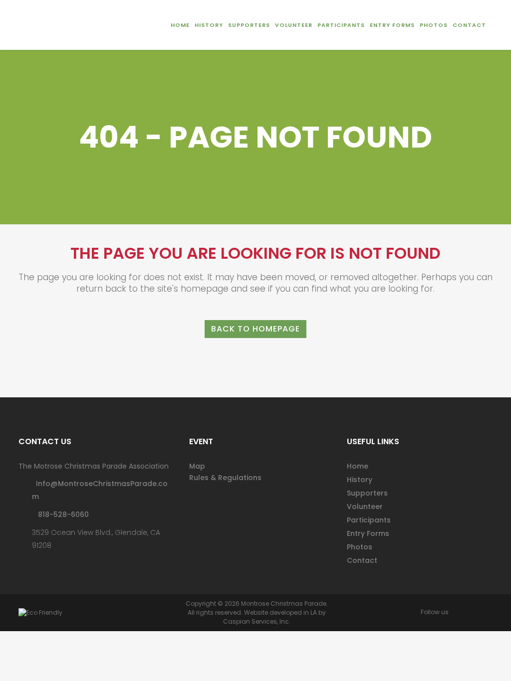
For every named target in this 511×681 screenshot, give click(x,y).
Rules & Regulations (225, 478)
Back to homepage (255, 329)
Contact (362, 560)
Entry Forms (368, 533)
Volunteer (365, 506)
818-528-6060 (60, 514)
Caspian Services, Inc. (256, 621)
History (359, 480)
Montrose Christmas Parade (283, 603)
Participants (369, 520)
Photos (359, 547)
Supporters (367, 493)
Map (197, 466)
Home (357, 466)
